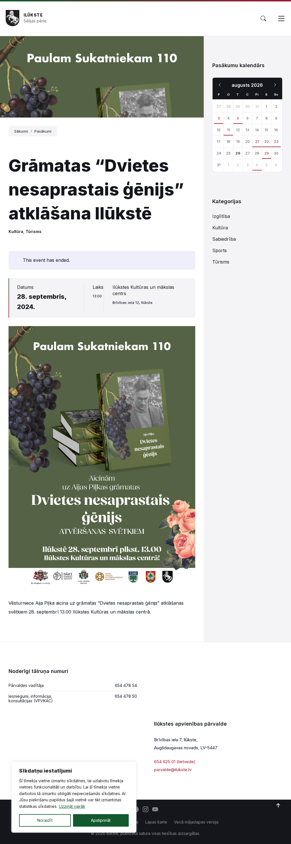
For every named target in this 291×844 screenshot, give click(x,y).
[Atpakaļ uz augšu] (278, 805)
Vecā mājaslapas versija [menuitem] (196, 822)
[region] (73, 797)
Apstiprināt (101, 820)
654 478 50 (126, 696)
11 (228, 129)
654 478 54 (126, 685)
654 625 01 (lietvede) (175, 761)
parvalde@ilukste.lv (173, 769)
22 (266, 141)
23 (276, 141)
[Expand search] (263, 18)
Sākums (21, 131)
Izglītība (221, 216)
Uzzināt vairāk (72, 806)
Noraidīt (45, 820)
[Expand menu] (281, 18)
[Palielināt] (188, 333)
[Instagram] (145, 809)
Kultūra (16, 231)
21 (257, 141)
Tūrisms (33, 231)
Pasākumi (42, 131)
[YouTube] (155, 809)
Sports (219, 250)
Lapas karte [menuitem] (156, 822)
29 (266, 153)
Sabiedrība (224, 239)
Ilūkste (33, 15)
